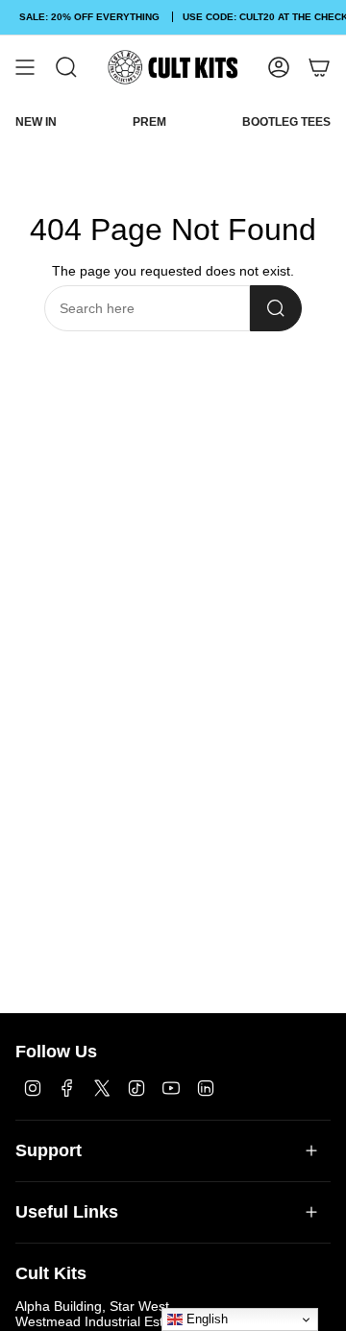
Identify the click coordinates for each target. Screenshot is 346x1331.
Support (48, 1150)
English (205, 1319)
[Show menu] (25, 67)
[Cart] (319, 67)
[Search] (276, 308)
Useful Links (66, 1212)
